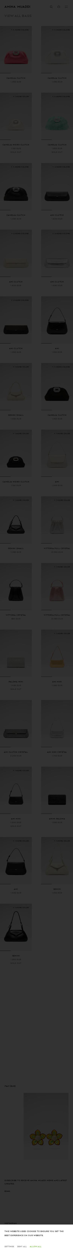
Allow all (35, 1246)
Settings (9, 1246)
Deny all (22, 1246)
